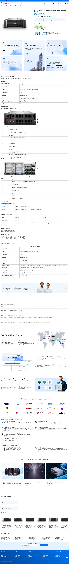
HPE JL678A (16, 539)
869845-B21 (17, 217)
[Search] (44, 3)
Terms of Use (30, 556)
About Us (31, 5)
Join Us (56, 552)
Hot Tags (29, 557)
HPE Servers (8, 7)
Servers (4, 7)
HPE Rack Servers (13, 7)
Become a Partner (57, 554)
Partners (27, 5)
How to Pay (8, 440)
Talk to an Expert (44, 34)
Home (1, 7)
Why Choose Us (3, 554)
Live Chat (61, 289)
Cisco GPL (43, 554)
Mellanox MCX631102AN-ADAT (32, 537)
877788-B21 (3, 209)
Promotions (22, 5)
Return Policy (8, 430)
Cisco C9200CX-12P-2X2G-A (59, 539)
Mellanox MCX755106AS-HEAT (46, 537)
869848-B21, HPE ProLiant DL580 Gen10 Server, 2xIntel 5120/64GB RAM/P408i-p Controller (53, 526)
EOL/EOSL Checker (39, 364)
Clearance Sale (57, 556)
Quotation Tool (44, 556)
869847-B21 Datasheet (7, 508)
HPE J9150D (43, 539)
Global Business (3, 556)
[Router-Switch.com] (6, 3)
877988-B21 (3, 206)
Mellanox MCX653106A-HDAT (19, 538)
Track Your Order (6, 66)
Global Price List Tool (45, 555)
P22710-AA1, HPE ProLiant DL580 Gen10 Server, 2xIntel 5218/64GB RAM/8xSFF (30, 526)
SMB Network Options (58, 557)
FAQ (29, 555)
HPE (36, 13)
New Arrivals (57, 555)
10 (9, 527)
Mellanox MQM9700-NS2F (5, 537)
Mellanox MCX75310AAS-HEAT (59, 537)
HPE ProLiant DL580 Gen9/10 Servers (22, 7)
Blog (2, 555)
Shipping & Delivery (18, 555)
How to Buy (30, 554)
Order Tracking (44, 557)
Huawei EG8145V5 (31, 539)
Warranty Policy (8, 450)
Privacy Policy (17, 556)
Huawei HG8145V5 (4, 539)
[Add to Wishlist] (45, 26)
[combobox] (31, 3)
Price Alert (49, 16)
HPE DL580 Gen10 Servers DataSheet (9, 502)
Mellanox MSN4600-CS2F (45, 538)
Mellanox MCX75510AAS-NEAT (5, 538)
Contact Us (54, 0)
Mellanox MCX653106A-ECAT (32, 538)
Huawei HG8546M (57, 538)
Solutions (16, 5)
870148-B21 (3, 207)
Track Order (59, 0)
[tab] (34, 294)
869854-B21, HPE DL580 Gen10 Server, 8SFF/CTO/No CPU (6, 526)
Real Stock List (17, 552)
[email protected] (12, 231)
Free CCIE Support (44, 552)
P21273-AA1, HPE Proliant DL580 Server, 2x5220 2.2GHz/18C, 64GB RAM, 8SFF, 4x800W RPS (18, 526)
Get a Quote (62, 286)
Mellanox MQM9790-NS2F (18, 537)
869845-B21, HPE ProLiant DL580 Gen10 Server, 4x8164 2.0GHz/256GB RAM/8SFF (42, 526)
